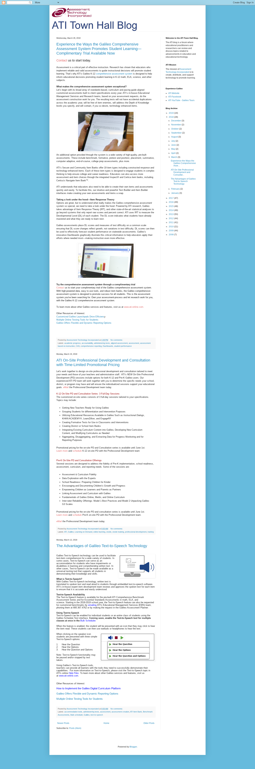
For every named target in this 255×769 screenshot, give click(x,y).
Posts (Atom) (75, 728)
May (173, 149)
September (176, 133)
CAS (78, 346)
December (176, 120)
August (174, 137)
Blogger (133, 747)
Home (106, 723)
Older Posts (148, 723)
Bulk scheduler (76, 715)
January (175, 193)
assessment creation (120, 712)
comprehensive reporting (91, 346)
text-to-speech (97, 715)
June (173, 145)
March (174, 157)
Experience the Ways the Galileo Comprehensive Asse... (183, 163)
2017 (171, 198)
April (173, 153)
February (175, 189)
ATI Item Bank (136, 712)
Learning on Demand (83, 532)
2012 (171, 218)
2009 (171, 230)
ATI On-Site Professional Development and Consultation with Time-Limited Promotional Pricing (103, 362)
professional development (136, 532)
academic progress (72, 343)
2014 (171, 210)
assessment (134, 343)
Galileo (71, 532)
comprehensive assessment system (114, 73)
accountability (87, 343)
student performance (123, 346)
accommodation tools (73, 712)
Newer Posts (63, 723)
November (176, 124)
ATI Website (173, 93)
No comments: (116, 340)
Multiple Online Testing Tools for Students (77, 319)
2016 (171, 202)
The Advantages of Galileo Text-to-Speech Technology (101, 546)
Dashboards (108, 346)
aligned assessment (119, 343)
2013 (171, 214)
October (175, 129)
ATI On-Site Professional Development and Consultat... (182, 172)
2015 (171, 206)
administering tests (102, 343)
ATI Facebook (174, 96)
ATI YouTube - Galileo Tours (181, 100)
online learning (99, 532)
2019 (171, 113)
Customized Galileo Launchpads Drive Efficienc (80, 316)
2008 (171, 234)
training (151, 532)
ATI (65, 532)
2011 (171, 222)
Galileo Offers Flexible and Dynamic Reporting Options (83, 323)
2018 (171, 117)
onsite (108, 532)
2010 (171, 226)
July (173, 141)
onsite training (118, 532)
